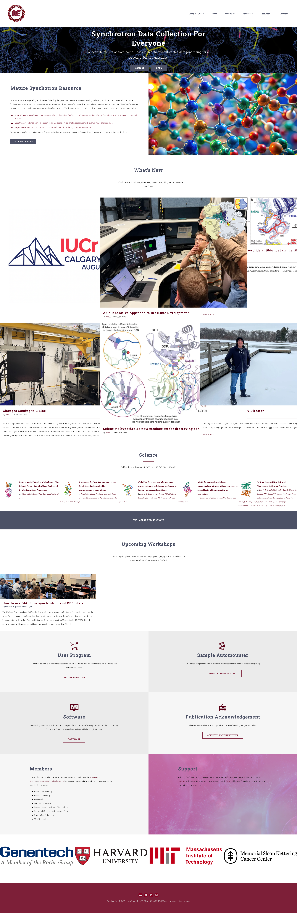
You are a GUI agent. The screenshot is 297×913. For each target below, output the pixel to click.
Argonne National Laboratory (51, 781)
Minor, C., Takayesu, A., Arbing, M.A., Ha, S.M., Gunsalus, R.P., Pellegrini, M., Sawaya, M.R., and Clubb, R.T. (147, 498)
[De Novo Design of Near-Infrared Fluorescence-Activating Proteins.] (246, 482)
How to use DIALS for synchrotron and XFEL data (43, 603)
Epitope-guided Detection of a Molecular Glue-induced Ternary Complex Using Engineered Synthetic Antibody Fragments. (39, 486)
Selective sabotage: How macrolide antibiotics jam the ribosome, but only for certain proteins (274, 221)
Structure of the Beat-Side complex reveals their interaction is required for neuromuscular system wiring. (97, 486)
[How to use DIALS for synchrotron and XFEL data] (48, 586)
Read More (207, 314)
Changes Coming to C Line (73, 364)
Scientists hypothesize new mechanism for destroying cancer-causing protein (173, 373)
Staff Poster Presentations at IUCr (73, 256)
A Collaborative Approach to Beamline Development (173, 252)
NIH (228, 781)
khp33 (108, 316)
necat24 (9, 414)
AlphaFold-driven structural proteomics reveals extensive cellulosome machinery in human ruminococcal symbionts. (157, 486)
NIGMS (182, 781)
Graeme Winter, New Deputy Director (274, 364)
